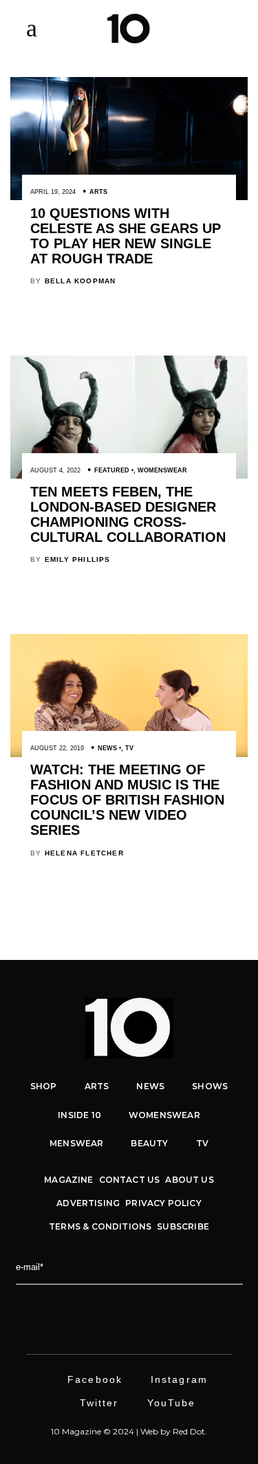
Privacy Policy (163, 1203)
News (107, 748)
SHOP (43, 1086)
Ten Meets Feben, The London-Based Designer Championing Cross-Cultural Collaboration (128, 514)
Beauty (149, 1143)
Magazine (68, 1180)
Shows (210, 1086)
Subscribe (183, 1226)
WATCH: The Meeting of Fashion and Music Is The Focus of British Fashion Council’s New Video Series (127, 800)
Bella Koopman (80, 281)
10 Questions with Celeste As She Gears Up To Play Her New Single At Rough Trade (125, 236)
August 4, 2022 (55, 470)
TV (129, 748)
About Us (189, 1180)
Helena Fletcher (84, 853)
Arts (98, 191)
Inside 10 (79, 1115)
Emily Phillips (78, 559)
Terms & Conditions (100, 1226)
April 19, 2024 (53, 191)
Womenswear (162, 470)
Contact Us (129, 1180)
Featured (111, 470)
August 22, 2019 (57, 748)
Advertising (88, 1203)
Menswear (76, 1143)
